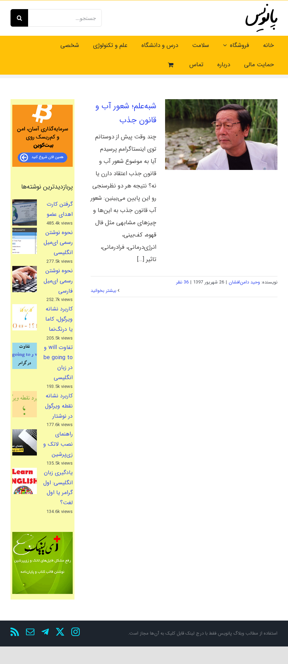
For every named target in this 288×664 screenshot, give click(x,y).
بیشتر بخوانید (104, 290)
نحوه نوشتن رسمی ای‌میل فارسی (58, 280)
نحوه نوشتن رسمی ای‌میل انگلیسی (58, 242)
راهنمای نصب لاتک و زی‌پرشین (58, 444)
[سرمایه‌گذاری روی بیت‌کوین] (42, 136)
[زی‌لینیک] (42, 563)
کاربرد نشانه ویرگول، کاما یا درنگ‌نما (59, 319)
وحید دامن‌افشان (244, 282)
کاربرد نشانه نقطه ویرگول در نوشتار (59, 405)
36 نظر (182, 282)
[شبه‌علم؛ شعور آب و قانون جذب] (221, 134)
